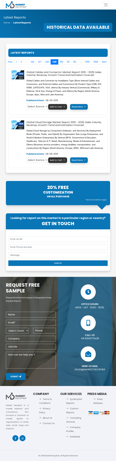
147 (40, 61)
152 (74, 61)
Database (75, 436)
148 (47, 61)
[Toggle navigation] (106, 5)
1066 (95, 61)
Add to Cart (57, 106)
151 (68, 61)
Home (7, 22)
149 (54, 61)
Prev (10, 61)
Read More (78, 106)
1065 (87, 61)
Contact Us (49, 423)
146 (32, 61)
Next (104, 61)
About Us (47, 417)
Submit (14, 376)
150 (61, 61)
